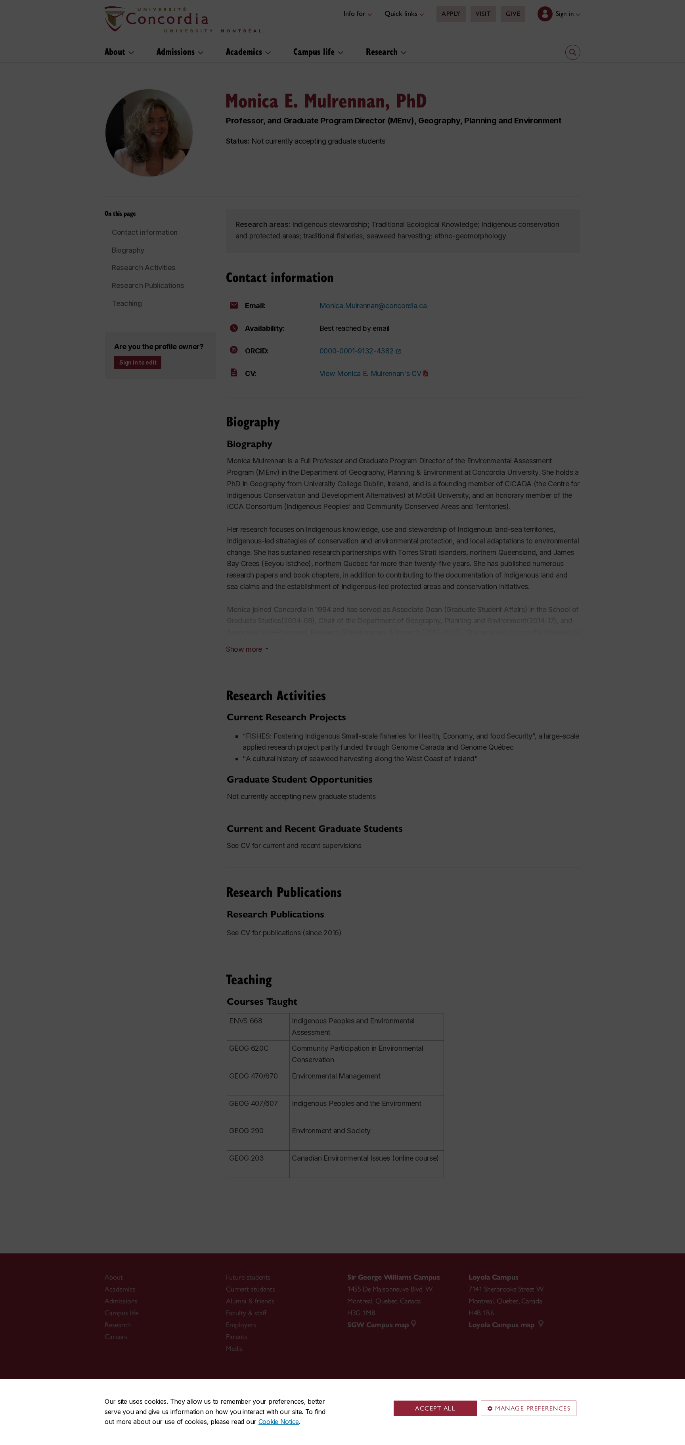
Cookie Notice (278, 1422)
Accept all (435, 1408)
